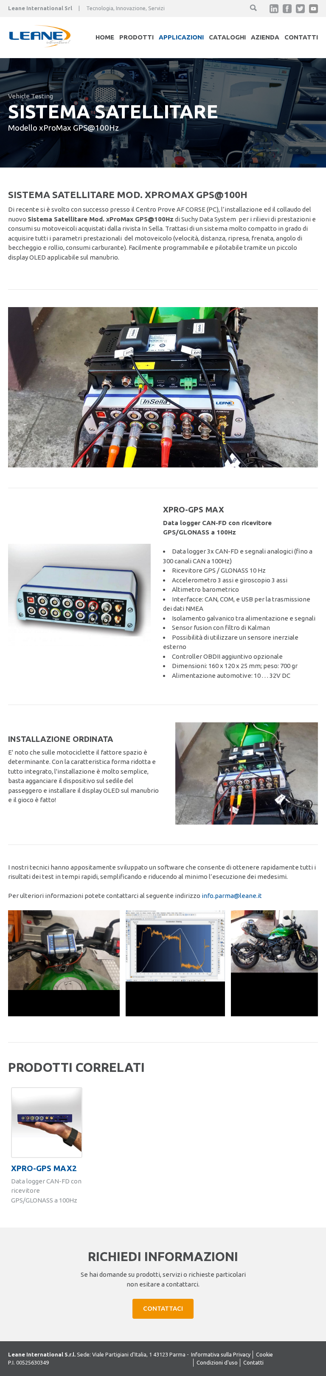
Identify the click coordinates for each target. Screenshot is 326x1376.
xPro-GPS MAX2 (44, 1168)
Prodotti (136, 37)
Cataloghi (227, 37)
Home (105, 37)
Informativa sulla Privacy (220, 1354)
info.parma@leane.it (232, 895)
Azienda (265, 37)
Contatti (301, 37)
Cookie (264, 1354)
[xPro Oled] (64, 987)
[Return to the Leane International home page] (40, 45)
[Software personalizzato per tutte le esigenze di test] (175, 979)
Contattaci (163, 1308)
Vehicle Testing (30, 96)
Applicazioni (181, 37)
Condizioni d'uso (217, 1362)
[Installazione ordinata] (246, 822)
